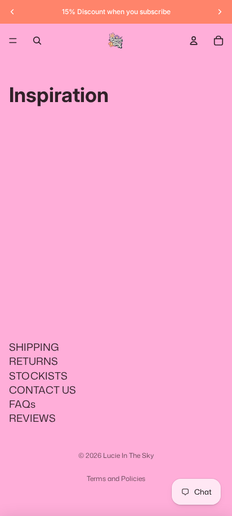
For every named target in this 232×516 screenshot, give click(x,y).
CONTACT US (42, 389)
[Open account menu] (193, 40)
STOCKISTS (38, 375)
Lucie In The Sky (128, 455)
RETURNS (33, 361)
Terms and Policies (116, 478)
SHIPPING (34, 346)
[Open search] (37, 40)
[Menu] (13, 41)
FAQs (22, 403)
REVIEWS (32, 418)
